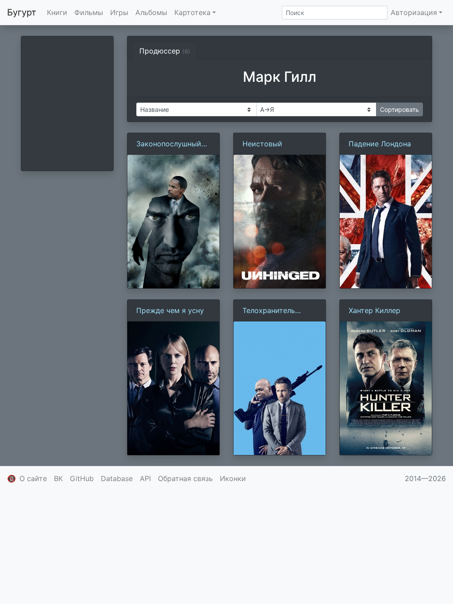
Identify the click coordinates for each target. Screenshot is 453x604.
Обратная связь (185, 478)
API (145, 478)
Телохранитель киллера (268, 311)
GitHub (82, 478)
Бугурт (21, 12)
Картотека (192, 12)
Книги (57, 12)
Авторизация (414, 12)
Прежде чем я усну (170, 310)
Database (117, 478)
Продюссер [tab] (164, 50)
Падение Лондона (380, 143)
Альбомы (151, 12)
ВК (58, 478)
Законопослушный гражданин (168, 144)
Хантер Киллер (374, 310)
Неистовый (262, 143)
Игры (119, 12)
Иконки (233, 478)
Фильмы (88, 12)
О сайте (33, 478)
